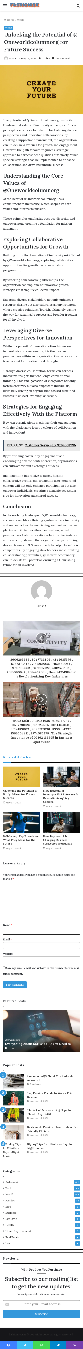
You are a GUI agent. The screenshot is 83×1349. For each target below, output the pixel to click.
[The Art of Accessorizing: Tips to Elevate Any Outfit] (13, 1115)
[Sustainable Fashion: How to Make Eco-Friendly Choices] (13, 1132)
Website (8, 953)
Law (7, 1243)
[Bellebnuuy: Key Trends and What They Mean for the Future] (21, 822)
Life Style (11, 1218)
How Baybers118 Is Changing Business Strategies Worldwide (57, 840)
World (20, 19)
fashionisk (11, 1182)
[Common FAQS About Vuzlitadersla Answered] (13, 1081)
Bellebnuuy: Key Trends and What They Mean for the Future (21, 840)
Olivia (12, 58)
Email (7, 939)
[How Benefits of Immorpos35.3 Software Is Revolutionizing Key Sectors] (61, 777)
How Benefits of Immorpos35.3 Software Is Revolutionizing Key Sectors (60, 796)
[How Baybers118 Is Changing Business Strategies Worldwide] (61, 822)
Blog (8, 1206)
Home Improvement (18, 1231)
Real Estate (12, 1237)
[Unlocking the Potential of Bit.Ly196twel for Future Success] (21, 777)
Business (11, 1212)
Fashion (10, 1200)
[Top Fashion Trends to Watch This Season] (13, 1098)
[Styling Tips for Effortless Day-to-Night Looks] (13, 1150)
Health (9, 1224)
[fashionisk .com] (25, 5)
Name (7, 925)
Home (10, 19)
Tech (8, 1188)
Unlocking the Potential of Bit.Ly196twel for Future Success (20, 794)
